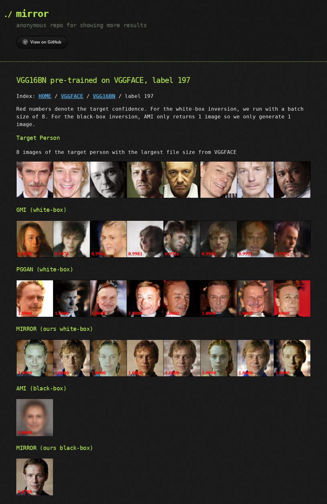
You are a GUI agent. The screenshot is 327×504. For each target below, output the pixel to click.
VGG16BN (104, 96)
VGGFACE (72, 96)
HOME (45, 96)
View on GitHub (45, 42)
